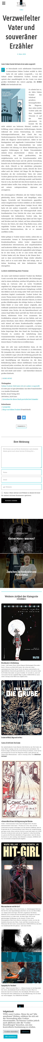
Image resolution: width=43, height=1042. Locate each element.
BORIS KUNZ (7, 378)
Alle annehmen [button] (10, 1036)
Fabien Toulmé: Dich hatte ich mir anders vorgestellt (20, 386)
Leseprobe (6, 407)
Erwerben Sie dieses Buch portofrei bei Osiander (20, 399)
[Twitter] (24, 417)
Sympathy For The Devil (8, 986)
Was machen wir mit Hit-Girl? (10, 906)
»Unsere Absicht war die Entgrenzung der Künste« (17, 821)
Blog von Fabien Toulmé (11, 409)
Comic (21, 10)
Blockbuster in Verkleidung (10, 663)
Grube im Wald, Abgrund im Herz (11, 737)
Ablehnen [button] (25, 1032)
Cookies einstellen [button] (11, 1032)
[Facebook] (19, 417)
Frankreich (21, 426)
